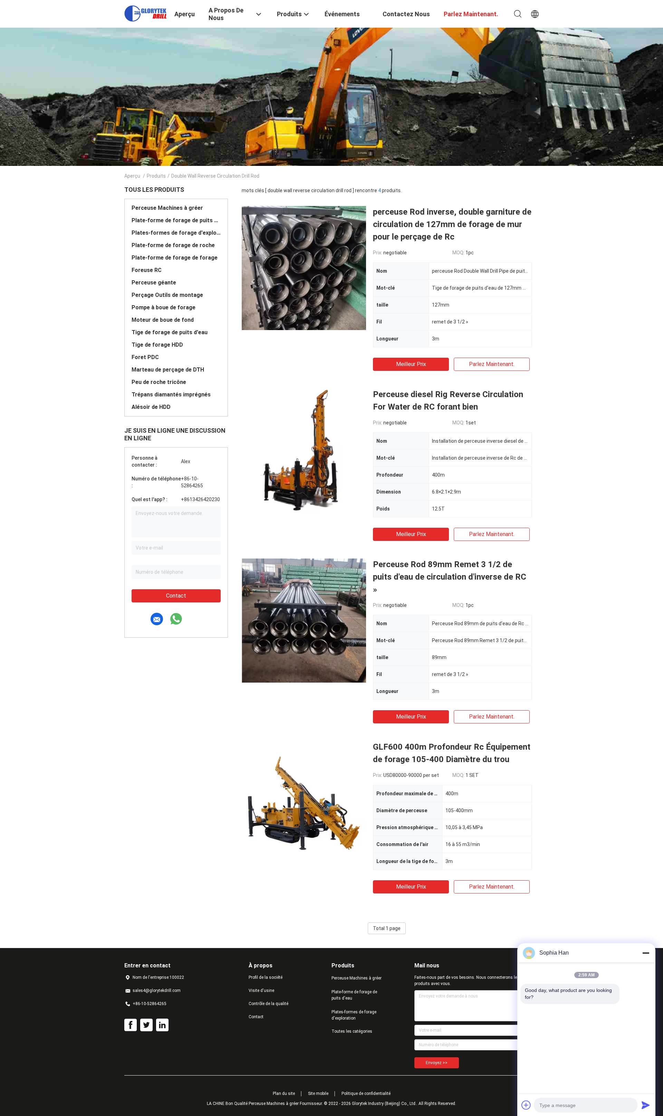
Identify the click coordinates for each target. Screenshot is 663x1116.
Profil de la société (265, 977)
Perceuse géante (154, 282)
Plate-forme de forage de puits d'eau (176, 220)
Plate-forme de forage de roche (173, 245)
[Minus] (646, 953)
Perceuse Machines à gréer (167, 208)
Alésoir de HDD (151, 407)
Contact (176, 595)
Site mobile (318, 1093)
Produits (156, 176)
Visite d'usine (261, 990)
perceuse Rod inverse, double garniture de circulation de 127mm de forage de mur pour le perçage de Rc (452, 224)
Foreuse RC (147, 270)
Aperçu (132, 176)
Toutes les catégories (352, 1031)
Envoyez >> (437, 1062)
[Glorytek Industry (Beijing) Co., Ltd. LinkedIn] (162, 1025)
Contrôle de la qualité (268, 1003)
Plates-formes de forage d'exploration (176, 232)
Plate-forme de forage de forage (175, 257)
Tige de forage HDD (157, 344)
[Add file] (526, 1105)
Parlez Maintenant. (492, 364)
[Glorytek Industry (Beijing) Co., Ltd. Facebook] (130, 1025)
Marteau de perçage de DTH (168, 369)
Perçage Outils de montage (167, 295)
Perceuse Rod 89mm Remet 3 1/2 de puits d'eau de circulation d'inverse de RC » (449, 577)
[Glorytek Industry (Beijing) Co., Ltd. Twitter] (146, 1025)
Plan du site (284, 1093)
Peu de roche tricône (159, 382)
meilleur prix (411, 364)
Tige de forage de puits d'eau (170, 332)
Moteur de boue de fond (163, 320)
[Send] (645, 1105)
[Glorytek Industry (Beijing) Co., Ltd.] (145, 13)
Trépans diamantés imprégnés (171, 394)
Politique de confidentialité (366, 1093)
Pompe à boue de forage (163, 307)
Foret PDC (145, 357)
